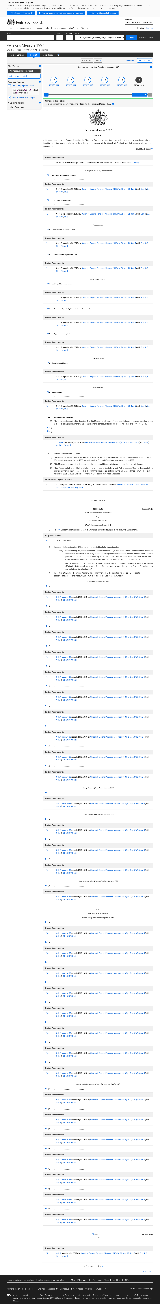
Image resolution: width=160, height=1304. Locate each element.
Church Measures (14, 50)
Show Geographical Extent (23, 86)
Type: (77, 33)
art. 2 (66, 192)
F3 (48, 427)
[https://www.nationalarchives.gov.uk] (139, 21)
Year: (58, 33)
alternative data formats (49, 1280)
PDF (90, 1280)
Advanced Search (146, 37)
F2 (48, 175)
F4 (47, 586)
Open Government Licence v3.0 (53, 1295)
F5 (93, 1234)
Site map (41, 1289)
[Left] (46, 95)
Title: (9, 33)
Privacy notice (77, 1289)
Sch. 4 (143, 189)
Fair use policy (100, 1289)
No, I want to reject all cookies (104, 13)
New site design (13, 1289)
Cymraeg (149, 28)
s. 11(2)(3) (134, 162)
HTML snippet (81, 1280)
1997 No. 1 (27, 50)
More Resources (49, 55)
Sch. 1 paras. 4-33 (63, 597)
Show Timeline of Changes (23, 98)
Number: (69, 33)
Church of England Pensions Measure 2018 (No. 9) (102, 189)
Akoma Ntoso (103, 1280)
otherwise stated (85, 1295)
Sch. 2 (58, 1253)
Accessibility (53, 1289)
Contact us (64, 1289)
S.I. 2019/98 (61, 445)
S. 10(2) (59, 442)
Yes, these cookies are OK (22, 13)
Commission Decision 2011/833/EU (46, 1298)
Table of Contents (17, 55)
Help (24, 1289)
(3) (64, 442)
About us (31, 1289)
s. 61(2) (127, 189)
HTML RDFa (115, 1280)
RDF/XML (125, 1280)
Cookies (88, 1289)
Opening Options (16, 103)
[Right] (150, 95)
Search (131, 37)
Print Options (144, 60)
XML (94, 1280)
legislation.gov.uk (26, 19)
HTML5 (72, 1280)
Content (33, 55)
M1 (59, 529)
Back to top (148, 1271)
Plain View (130, 60)
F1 (152, 149)
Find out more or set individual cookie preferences (62, 13)
